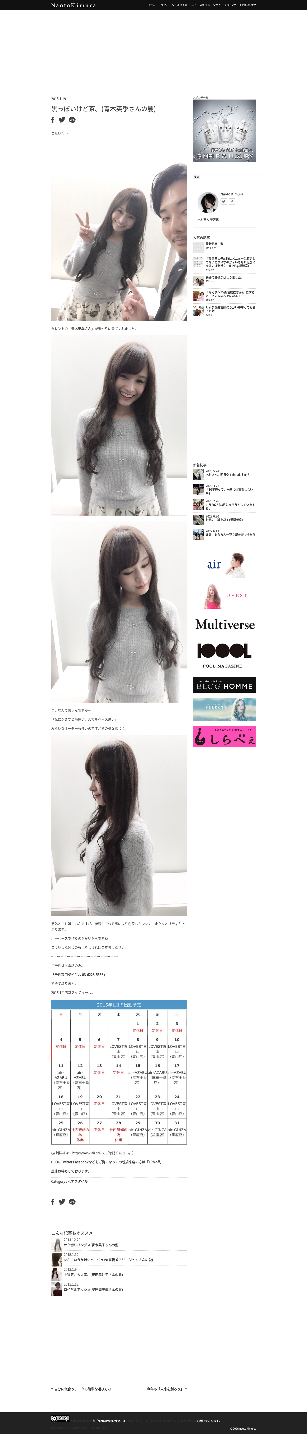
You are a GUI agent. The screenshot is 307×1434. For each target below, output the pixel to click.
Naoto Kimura (73, 5)
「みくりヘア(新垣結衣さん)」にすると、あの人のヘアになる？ (230, 294)
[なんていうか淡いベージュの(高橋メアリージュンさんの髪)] (56, 1265)
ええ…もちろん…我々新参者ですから (230, 534)
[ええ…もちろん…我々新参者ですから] (198, 538)
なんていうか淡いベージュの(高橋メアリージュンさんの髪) (108, 1259)
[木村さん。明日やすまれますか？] (198, 478)
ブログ (163, 5)
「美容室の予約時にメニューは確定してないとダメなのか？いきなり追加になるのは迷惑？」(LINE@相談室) (230, 262)
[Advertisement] (153, 48)
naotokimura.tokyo (81, 1421)
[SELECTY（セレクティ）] (224, 720)
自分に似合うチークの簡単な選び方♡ (82, 1389)
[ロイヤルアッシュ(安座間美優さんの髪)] (56, 1295)
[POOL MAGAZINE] (224, 670)
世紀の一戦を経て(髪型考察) (224, 519)
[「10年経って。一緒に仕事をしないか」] (198, 493)
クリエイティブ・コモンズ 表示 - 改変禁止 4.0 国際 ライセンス (160, 1421)
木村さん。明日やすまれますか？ (228, 474)
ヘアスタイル (179, 5)
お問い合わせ (248, 5)
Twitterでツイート (83, 1428)
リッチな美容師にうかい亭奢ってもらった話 (230, 309)
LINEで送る (100, 1428)
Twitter (224, 201)
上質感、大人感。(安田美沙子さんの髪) (93, 1274)
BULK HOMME (224, 131)
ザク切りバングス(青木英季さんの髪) (92, 1245)
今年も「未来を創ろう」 (165, 1389)
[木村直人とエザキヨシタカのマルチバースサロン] (224, 633)
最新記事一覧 (214, 243)
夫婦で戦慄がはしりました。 (225, 277)
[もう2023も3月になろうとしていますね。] (198, 508)
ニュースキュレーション (206, 5)
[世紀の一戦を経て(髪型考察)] (198, 524)
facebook (232, 201)
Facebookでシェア (62, 1428)
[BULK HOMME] (224, 691)
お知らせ (230, 5)
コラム (151, 5)
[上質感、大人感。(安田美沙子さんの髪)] (56, 1280)
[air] (224, 577)
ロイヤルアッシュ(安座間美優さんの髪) (93, 1289)
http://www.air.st (85, 1153)
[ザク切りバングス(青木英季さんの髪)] (56, 1250)
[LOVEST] (224, 607)
